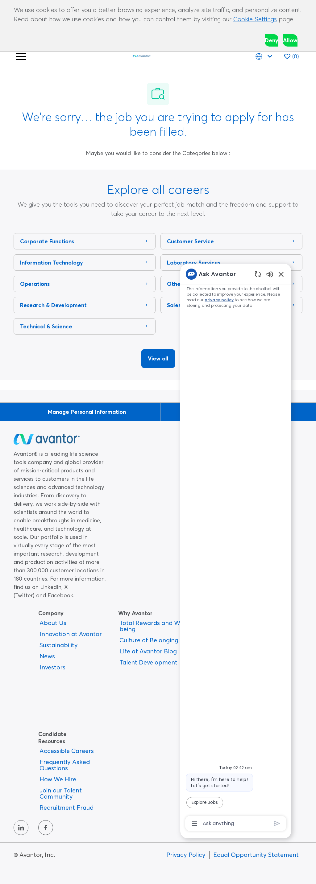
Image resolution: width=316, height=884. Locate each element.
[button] (158, 358)
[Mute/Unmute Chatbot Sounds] (269, 273)
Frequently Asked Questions (65, 765)
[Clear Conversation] (257, 274)
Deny (271, 40)
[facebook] (45, 827)
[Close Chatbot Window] (281, 274)
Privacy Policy (186, 854)
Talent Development (148, 662)
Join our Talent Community (61, 793)
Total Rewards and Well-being (154, 626)
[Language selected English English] (265, 56)
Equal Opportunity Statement (256, 854)
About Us (53, 623)
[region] (235, 548)
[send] (277, 823)
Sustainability (59, 645)
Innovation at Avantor (71, 634)
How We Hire (58, 779)
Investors (52, 667)
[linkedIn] (21, 827)
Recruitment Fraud (67, 807)
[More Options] (194, 823)
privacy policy (219, 299)
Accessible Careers (67, 750)
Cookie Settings (255, 19)
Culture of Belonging (148, 640)
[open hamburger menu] (21, 56)
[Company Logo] (142, 55)
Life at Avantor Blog (148, 651)
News (47, 656)
